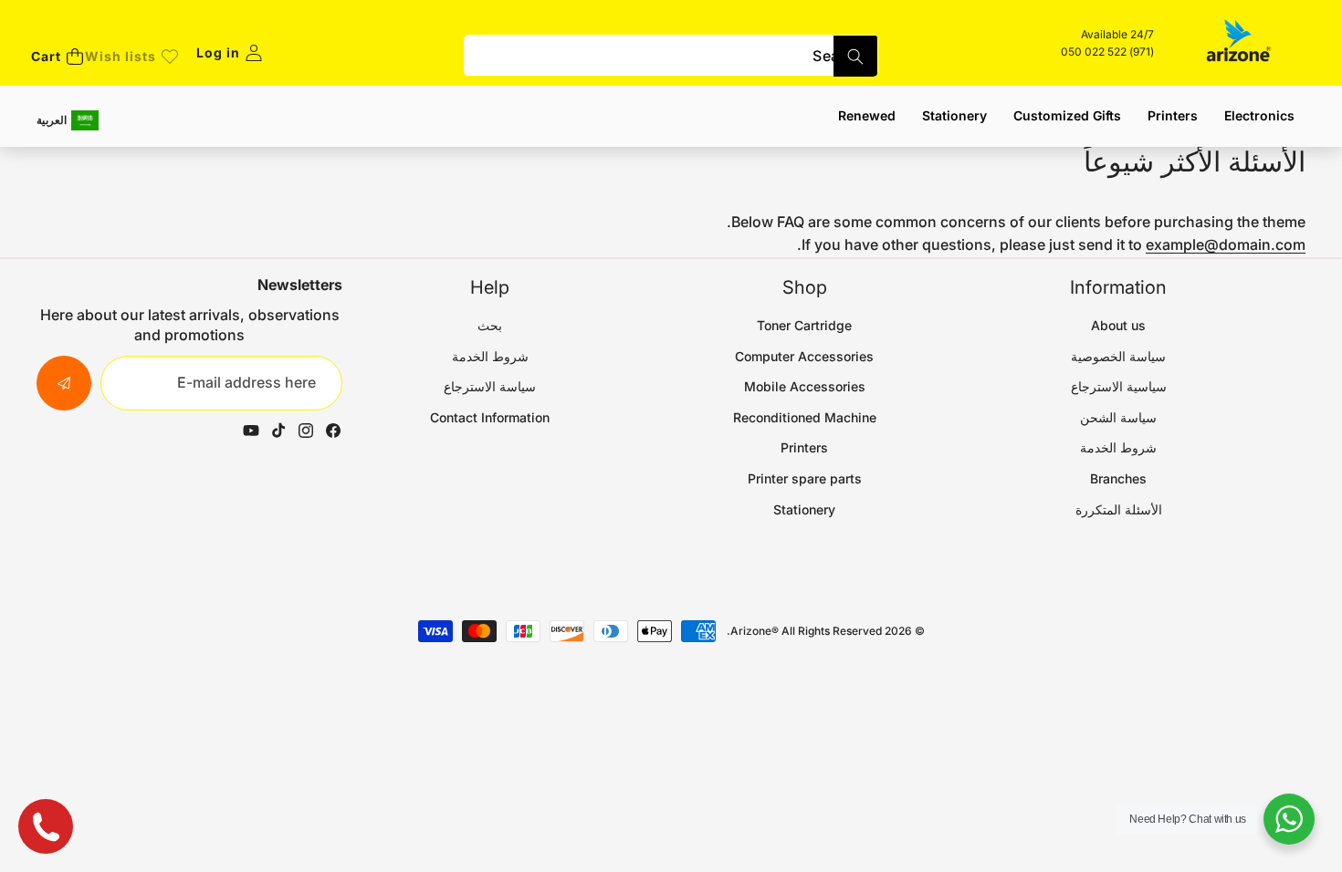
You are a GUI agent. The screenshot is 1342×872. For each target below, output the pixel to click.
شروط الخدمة (1118, 447)
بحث (489, 325)
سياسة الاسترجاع (490, 386)
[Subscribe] (64, 383)
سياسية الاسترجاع (1119, 386)
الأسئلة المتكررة (1118, 509)
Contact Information (490, 417)
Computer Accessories (804, 356)
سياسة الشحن (1118, 417)
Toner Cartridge (804, 325)
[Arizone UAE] (1238, 43)
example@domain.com (1225, 244)
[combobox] (670, 56)
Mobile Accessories (804, 386)
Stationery (804, 509)
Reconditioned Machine (804, 417)
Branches (1118, 478)
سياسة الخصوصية (1118, 356)
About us (1118, 325)
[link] (131, 57)
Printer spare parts (805, 478)
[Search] (855, 56)
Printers (804, 447)
